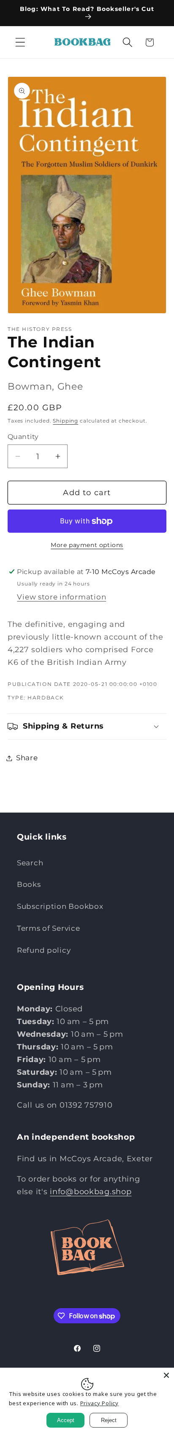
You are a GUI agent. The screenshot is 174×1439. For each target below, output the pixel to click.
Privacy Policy (99, 1403)
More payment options (87, 545)
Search (30, 863)
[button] (20, 42)
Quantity (23, 437)
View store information (61, 597)
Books (29, 884)
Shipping (65, 420)
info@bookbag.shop (90, 1191)
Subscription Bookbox (60, 906)
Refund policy (44, 950)
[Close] (166, 1375)
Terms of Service (48, 928)
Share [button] (27, 757)
